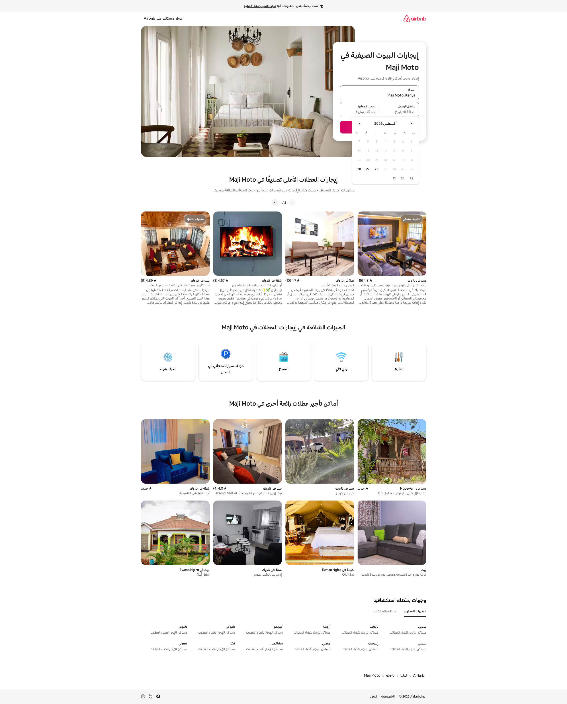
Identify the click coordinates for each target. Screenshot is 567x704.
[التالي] (274, 202)
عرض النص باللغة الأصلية (260, 6)
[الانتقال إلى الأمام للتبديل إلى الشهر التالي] (359, 123)
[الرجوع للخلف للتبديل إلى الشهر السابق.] (411, 123)
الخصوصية (388, 696)
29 (411, 178)
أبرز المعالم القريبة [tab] (385, 611)
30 (403, 178)
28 (359, 169)
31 (394, 178)
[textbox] (399, 112)
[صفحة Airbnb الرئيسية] (414, 19)
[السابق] (292, 202)
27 (368, 169)
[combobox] (379, 95)
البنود (373, 696)
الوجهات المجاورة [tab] (415, 611)
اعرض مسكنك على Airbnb (163, 18)
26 (376, 169)
